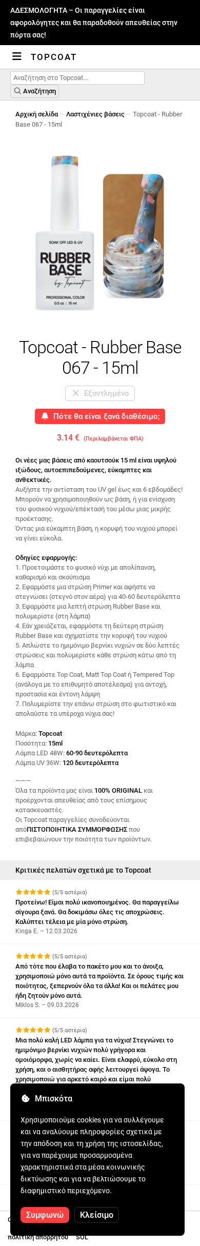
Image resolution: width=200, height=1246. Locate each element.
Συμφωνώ (45, 1215)
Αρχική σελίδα (36, 114)
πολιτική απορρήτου (38, 1237)
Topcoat (54, 57)
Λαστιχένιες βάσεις (95, 114)
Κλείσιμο (96, 1215)
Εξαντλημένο (104, 393)
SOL (82, 1237)
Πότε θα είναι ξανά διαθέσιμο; (104, 416)
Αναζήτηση (39, 91)
